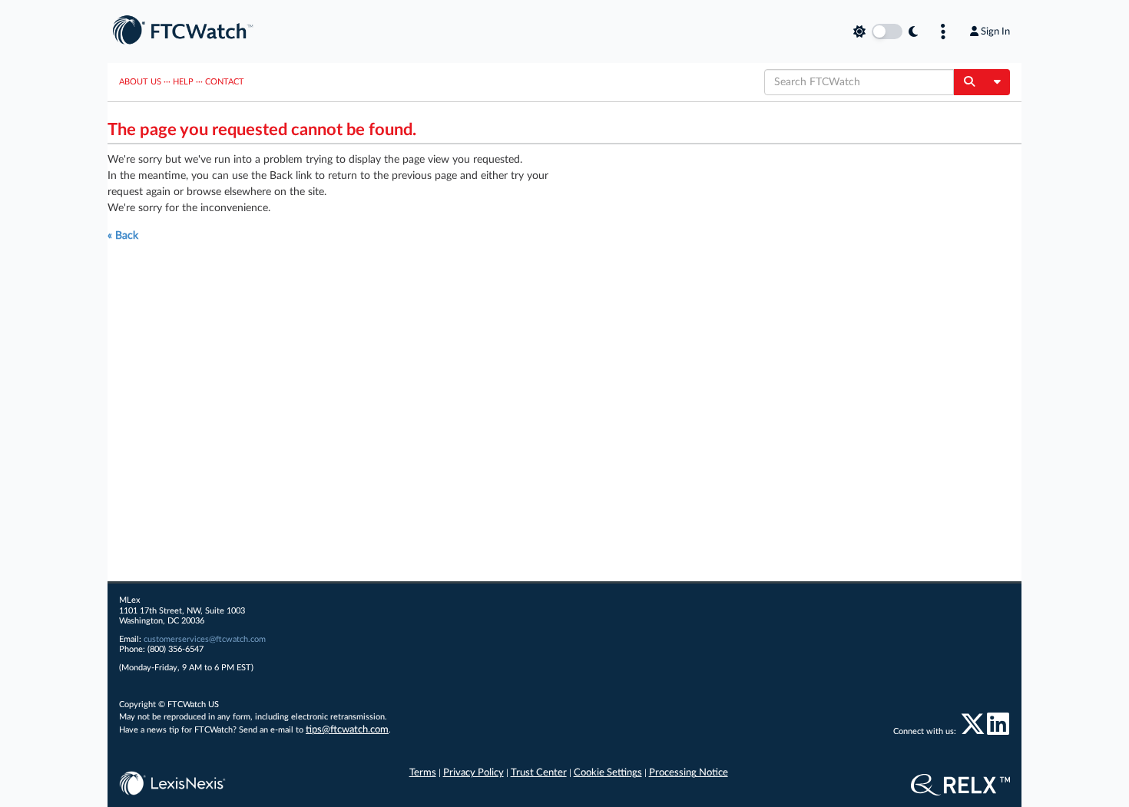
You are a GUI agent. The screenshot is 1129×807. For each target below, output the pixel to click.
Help (183, 82)
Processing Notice (688, 773)
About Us (140, 82)
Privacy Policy (473, 773)
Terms (422, 773)
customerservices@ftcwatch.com (205, 639)
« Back (123, 235)
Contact (224, 82)
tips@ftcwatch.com (347, 730)
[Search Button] (969, 82)
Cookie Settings (608, 773)
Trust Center (539, 773)
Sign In (995, 31)
